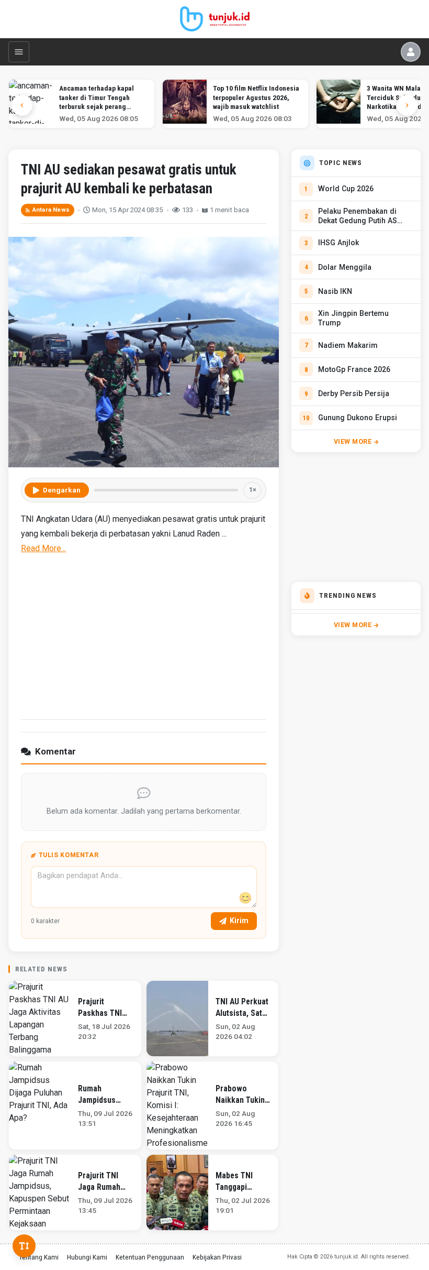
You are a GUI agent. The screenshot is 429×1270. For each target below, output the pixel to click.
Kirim (239, 920)
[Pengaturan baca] (24, 1245)
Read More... (43, 548)
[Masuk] (411, 52)
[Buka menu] (18, 51)
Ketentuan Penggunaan (150, 1257)
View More (353, 441)
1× (252, 490)
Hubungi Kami (87, 1257)
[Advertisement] (143, 635)
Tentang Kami (39, 1257)
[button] (407, 105)
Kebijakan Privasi (217, 1257)
